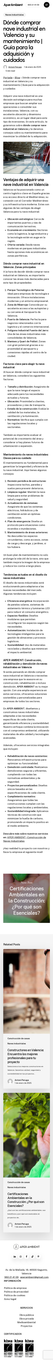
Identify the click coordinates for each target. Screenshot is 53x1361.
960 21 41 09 (11, 1277)
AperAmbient (13, 4)
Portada (7, 77)
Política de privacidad (16, 1291)
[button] (46, 4)
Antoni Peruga (15, 67)
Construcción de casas (18, 1038)
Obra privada (26, 1318)
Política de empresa (15, 1288)
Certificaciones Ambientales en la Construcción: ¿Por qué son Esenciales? (26, 898)
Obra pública (26, 1315)
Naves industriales (14, 15)
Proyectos (26, 1326)
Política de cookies (14, 1295)
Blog (17, 77)
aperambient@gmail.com (34, 1277)
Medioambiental (26, 1322)
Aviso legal (10, 1299)
